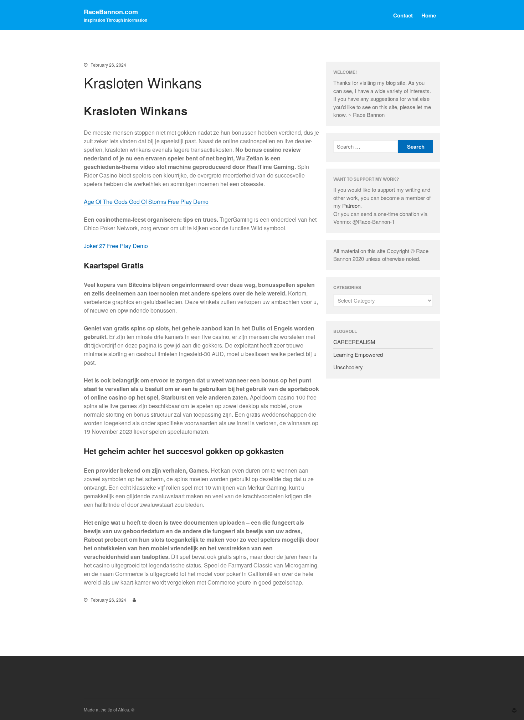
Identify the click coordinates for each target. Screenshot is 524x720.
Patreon (351, 205)
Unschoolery (348, 367)
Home (428, 15)
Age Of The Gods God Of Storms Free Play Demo (146, 201)
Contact (403, 15)
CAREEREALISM (354, 341)
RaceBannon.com (111, 11)
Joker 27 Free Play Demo (116, 246)
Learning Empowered (358, 354)
